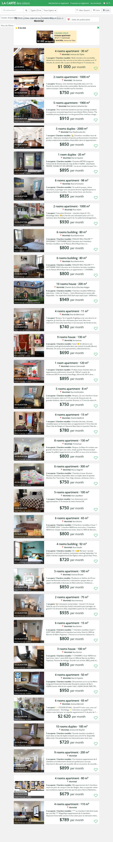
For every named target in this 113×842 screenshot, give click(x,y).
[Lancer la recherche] (26, 10)
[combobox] (12, 10)
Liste (107, 10)
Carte (97, 10)
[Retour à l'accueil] (16, 3)
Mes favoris (84, 10)
